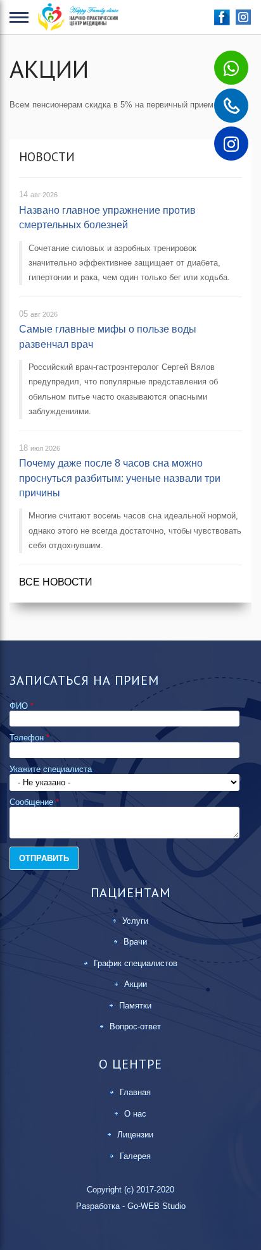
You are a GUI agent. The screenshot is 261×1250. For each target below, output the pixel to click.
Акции (135, 984)
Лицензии (135, 1134)
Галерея (135, 1156)
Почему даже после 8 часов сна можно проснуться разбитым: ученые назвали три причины (119, 478)
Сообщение (34, 802)
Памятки (135, 1005)
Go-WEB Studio (156, 1206)
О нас (135, 1113)
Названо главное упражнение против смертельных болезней (107, 217)
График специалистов (135, 963)
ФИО (22, 706)
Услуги (135, 921)
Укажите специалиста (51, 769)
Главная (135, 1092)
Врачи (135, 942)
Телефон (29, 737)
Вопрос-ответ (135, 1026)
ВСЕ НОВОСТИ (55, 582)
